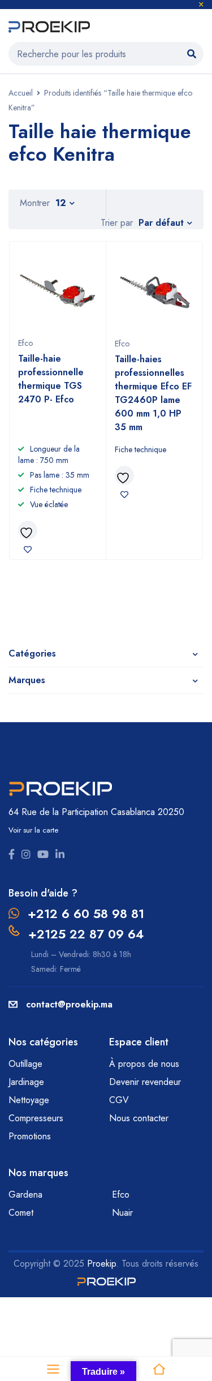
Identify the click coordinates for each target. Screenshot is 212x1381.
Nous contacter (140, 1118)
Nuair (122, 1212)
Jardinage (27, 1081)
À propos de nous (144, 1063)
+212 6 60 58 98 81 (86, 913)
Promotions (29, 1136)
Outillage (26, 1063)
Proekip (101, 1263)
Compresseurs (37, 1118)
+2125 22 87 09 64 (86, 934)
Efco (25, 343)
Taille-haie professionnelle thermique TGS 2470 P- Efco (51, 379)
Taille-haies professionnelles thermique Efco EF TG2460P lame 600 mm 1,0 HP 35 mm (153, 393)
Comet (20, 1212)
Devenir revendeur (146, 1081)
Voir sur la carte (33, 830)
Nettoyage (30, 1099)
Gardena (25, 1194)
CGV (119, 1099)
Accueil (20, 92)
